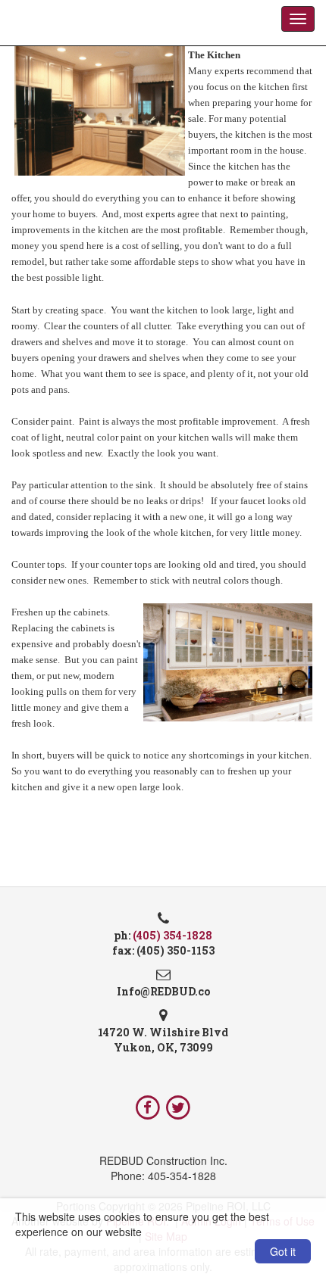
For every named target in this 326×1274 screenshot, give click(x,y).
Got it (283, 1251)
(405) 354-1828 (172, 935)
